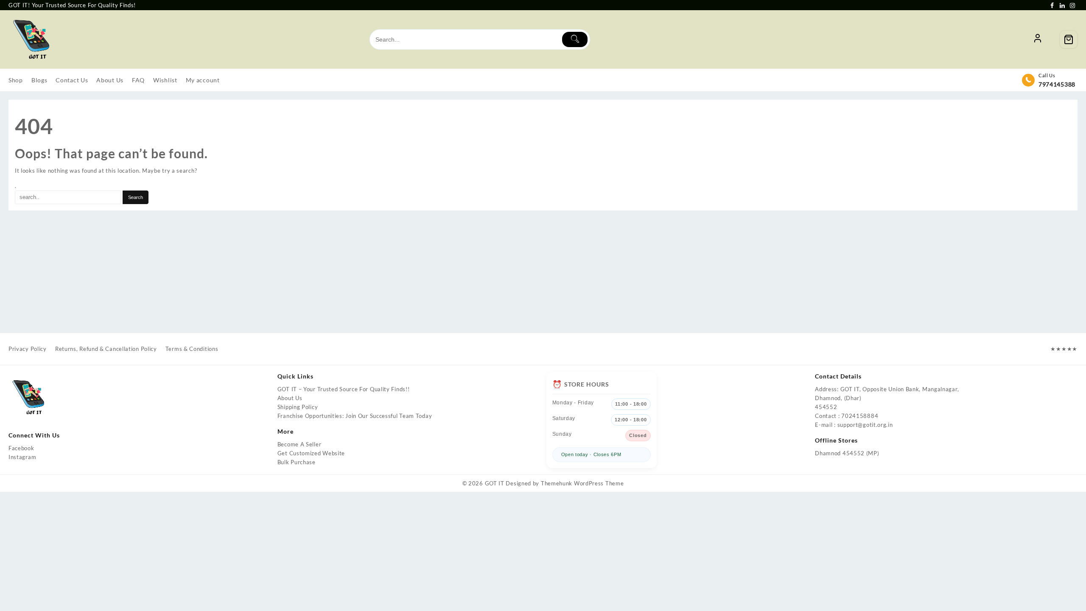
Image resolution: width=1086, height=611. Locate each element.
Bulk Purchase (296, 462)
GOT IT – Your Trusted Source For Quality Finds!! (343, 389)
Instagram (22, 457)
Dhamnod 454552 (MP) (847, 453)
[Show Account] (1038, 39)
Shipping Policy (297, 407)
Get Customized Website (311, 453)
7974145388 (1056, 84)
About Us (289, 398)
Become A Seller (299, 444)
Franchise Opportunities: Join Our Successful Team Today (354, 415)
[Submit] (575, 39)
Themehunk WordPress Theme (582, 483)
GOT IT (494, 483)
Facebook (21, 448)
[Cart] (1069, 39)
